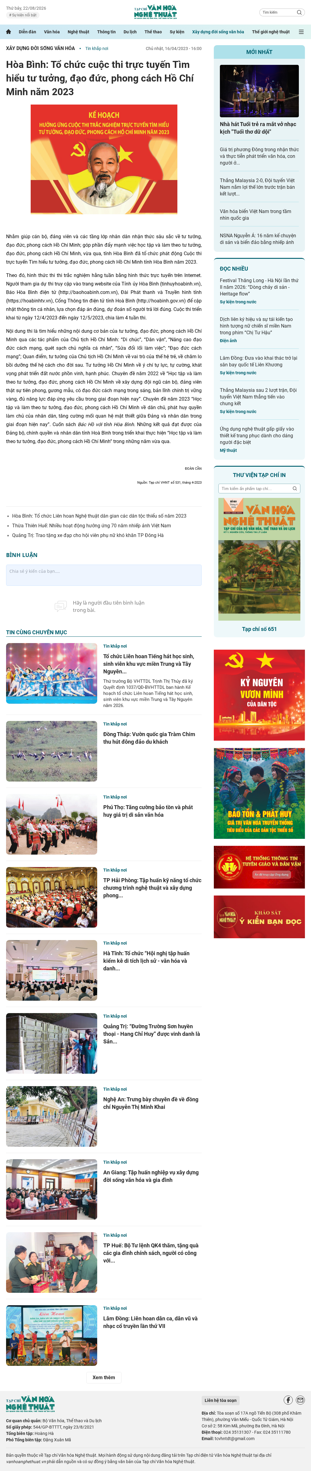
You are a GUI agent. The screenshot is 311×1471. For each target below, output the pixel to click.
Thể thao (153, 32)
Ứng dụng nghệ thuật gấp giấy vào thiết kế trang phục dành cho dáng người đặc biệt (257, 435)
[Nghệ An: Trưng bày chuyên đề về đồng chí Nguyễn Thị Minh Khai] (51, 1116)
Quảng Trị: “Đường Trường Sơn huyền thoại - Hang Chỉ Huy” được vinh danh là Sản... (151, 1034)
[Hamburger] (301, 31)
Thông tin (106, 32)
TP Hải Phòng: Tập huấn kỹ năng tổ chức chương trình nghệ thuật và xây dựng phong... (152, 888)
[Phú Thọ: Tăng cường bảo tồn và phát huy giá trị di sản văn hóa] (51, 824)
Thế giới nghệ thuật (271, 32)
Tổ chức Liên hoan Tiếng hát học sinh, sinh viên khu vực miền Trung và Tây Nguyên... (148, 664)
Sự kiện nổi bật (23, 15)
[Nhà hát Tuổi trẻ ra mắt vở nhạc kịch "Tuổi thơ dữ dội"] (259, 91)
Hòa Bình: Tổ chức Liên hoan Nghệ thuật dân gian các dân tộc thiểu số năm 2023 (99, 516)
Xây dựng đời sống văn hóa (218, 32)
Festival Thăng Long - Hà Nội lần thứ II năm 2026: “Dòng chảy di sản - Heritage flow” (259, 287)
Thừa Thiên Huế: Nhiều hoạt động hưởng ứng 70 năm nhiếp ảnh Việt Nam (91, 526)
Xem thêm (104, 1377)
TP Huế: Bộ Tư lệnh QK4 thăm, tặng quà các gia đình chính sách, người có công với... (151, 1253)
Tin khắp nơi (96, 48)
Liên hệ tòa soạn (221, 1400)
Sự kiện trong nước (238, 301)
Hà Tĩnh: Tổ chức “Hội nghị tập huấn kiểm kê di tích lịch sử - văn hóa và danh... (146, 961)
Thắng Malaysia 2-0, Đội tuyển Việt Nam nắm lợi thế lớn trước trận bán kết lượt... (257, 187)
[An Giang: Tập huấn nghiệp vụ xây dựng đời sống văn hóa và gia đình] (51, 1189)
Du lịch (130, 32)
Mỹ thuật (228, 450)
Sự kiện (177, 32)
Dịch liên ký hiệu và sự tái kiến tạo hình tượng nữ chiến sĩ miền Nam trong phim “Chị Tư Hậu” (256, 325)
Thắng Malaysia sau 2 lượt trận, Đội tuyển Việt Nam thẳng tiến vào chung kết (258, 396)
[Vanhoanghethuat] (8, 32)
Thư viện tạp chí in (259, 475)
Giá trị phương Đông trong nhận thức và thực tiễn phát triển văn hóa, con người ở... (259, 156)
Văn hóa (52, 32)
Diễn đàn (27, 32)
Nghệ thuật (78, 32)
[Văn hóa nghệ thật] (30, 1410)
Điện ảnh (228, 340)
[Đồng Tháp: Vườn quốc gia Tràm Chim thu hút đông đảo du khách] (51, 751)
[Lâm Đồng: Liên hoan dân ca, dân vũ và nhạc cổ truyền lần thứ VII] (51, 1335)
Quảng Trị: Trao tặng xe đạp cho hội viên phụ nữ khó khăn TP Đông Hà (88, 535)
